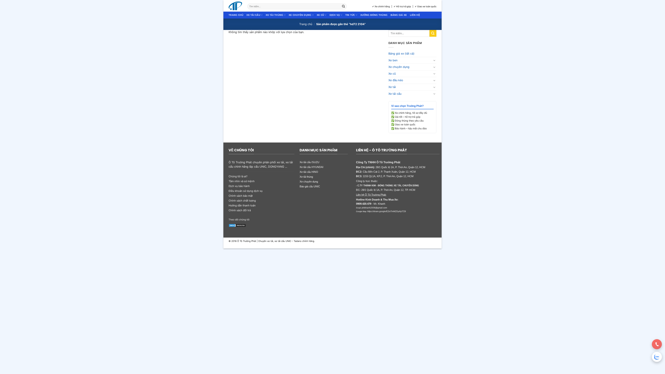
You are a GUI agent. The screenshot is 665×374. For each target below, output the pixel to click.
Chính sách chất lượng (242, 200)
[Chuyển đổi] (434, 60)
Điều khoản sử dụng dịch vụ (246, 191)
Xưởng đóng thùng (373, 15)
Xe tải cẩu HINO (309, 171)
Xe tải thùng (274, 15)
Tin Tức (350, 15)
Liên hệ (415, 15)
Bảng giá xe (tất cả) (401, 53)
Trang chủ (236, 15)
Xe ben (392, 60)
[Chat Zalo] (657, 357)
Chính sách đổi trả (240, 210)
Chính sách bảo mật (241, 195)
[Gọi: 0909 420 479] (657, 344)
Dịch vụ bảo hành (239, 186)
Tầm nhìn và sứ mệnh (242, 181)
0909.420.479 (363, 203)
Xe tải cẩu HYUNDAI (311, 167)
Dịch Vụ (335, 15)
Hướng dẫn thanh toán (242, 205)
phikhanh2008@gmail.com (374, 208)
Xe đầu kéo (395, 80)
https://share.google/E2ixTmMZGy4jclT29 (386, 211)
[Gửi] (344, 6)
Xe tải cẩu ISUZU (309, 162)
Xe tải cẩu (253, 15)
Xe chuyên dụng (300, 15)
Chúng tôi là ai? (238, 176)
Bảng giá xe (399, 15)
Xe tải (392, 87)
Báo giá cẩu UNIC (310, 186)
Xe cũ (320, 15)
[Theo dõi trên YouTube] (279, 219)
